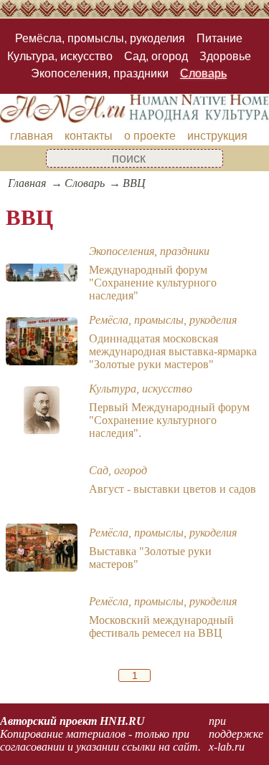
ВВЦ (134, 183)
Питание (219, 38)
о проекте (150, 136)
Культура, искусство (60, 56)
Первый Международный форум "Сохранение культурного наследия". (169, 420)
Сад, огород (156, 56)
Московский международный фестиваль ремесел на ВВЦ (161, 626)
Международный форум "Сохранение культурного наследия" (153, 283)
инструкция (217, 136)
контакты (89, 136)
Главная (27, 183)
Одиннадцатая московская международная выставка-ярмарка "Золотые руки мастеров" (173, 351)
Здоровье (225, 56)
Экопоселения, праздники (100, 73)
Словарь (203, 73)
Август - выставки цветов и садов (172, 489)
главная (31, 136)
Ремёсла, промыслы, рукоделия (100, 38)
